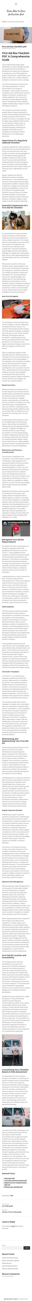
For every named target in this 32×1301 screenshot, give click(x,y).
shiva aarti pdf (9, 1178)
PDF (12, 1196)
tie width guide (7, 1206)
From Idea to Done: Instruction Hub (16, 12)
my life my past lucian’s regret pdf (10, 1260)
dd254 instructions (6, 1263)
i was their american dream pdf (15, 1180)
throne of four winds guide (11, 1212)
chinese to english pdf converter (10, 1268)
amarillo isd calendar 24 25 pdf (10, 1258)
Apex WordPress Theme (10, 1299)
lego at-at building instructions (9, 1266)
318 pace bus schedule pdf (13, 1187)
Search (3, 1245)
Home (4, 22)
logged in (14, 1226)
